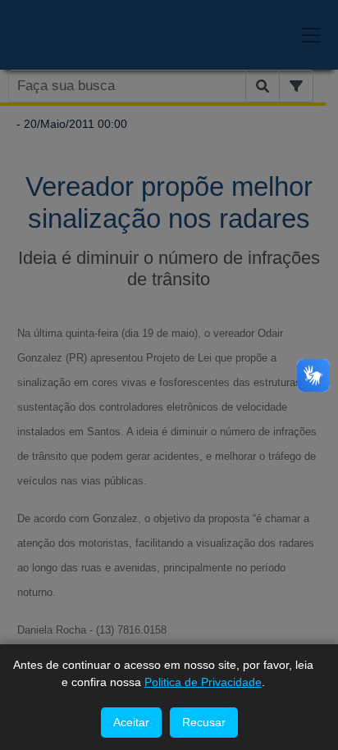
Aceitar (131, 722)
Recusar (204, 722)
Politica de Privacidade (203, 682)
